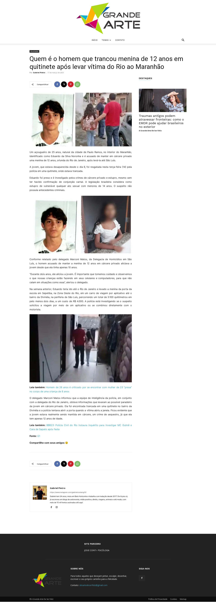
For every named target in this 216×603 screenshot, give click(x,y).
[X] (64, 84)
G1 (38, 436)
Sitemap (183, 599)
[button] (182, 40)
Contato (120, 40)
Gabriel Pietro (39, 72)
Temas (105, 40)
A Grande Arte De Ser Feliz (150, 130)
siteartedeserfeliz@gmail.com (93, 585)
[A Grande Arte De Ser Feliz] (108, 18)
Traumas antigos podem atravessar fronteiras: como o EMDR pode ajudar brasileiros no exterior (161, 121)
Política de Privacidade (157, 599)
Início (95, 40)
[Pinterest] (71, 84)
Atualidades (34, 51)
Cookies (173, 599)
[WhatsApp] (77, 84)
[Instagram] (57, 507)
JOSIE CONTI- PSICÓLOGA (96, 550)
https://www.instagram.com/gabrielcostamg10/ (68, 492)
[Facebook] (57, 84)
